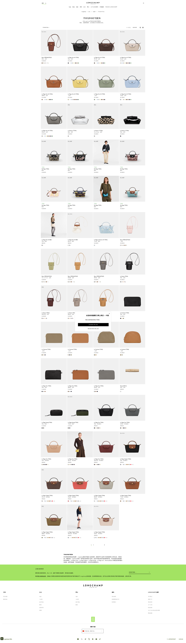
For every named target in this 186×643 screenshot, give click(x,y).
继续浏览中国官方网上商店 (93, 328)
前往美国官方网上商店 (93, 324)
